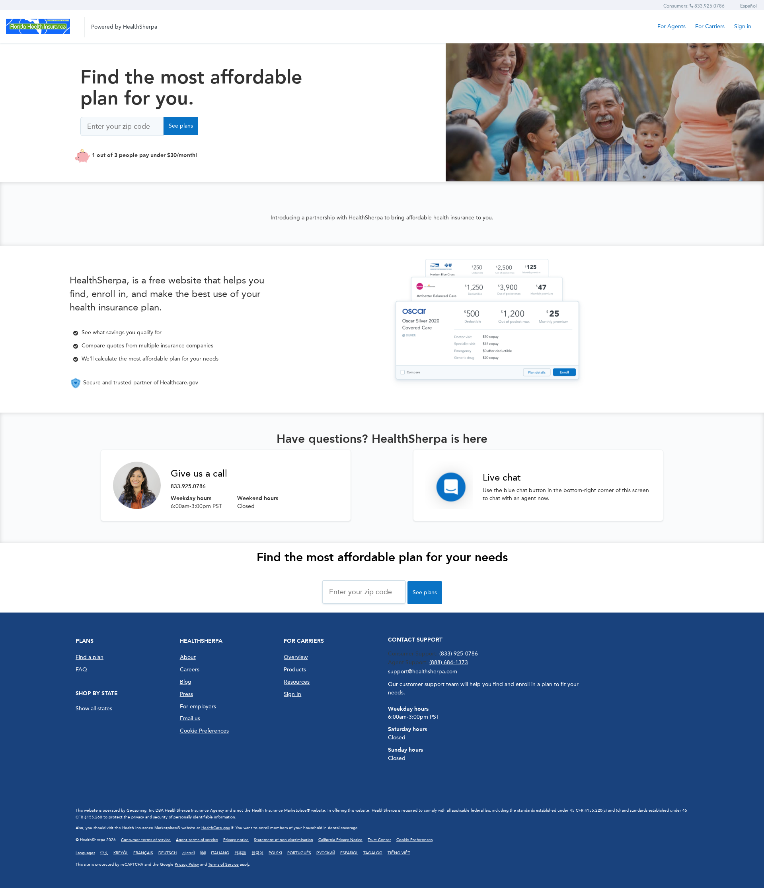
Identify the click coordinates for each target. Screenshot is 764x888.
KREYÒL (120, 853)
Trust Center (379, 840)
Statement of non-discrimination (283, 840)
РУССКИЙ (325, 853)
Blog (185, 682)
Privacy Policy (187, 864)
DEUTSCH (167, 853)
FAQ (81, 669)
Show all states (94, 708)
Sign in (742, 26)
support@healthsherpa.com (422, 671)
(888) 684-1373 (448, 662)
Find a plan (89, 657)
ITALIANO (220, 853)
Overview (296, 657)
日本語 (240, 853)
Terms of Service (223, 864)
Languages (85, 853)
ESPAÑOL (349, 853)
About (188, 657)
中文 (104, 853)
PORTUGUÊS (299, 853)
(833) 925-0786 (458, 653)
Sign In (292, 694)
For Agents (671, 26)
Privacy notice (236, 840)
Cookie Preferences (204, 730)
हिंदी (203, 853)
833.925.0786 (188, 486)
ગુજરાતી (188, 853)
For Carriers (710, 26)
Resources (297, 682)
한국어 (257, 853)
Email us (190, 718)
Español (748, 6)
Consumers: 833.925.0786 (694, 6)
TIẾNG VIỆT (399, 853)
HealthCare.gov (215, 828)
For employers (198, 706)
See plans (181, 125)
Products (295, 669)
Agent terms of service (197, 840)
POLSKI (275, 853)
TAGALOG (372, 853)
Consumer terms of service (146, 840)
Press (186, 694)
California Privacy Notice (340, 840)
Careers (189, 669)
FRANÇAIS (143, 853)
